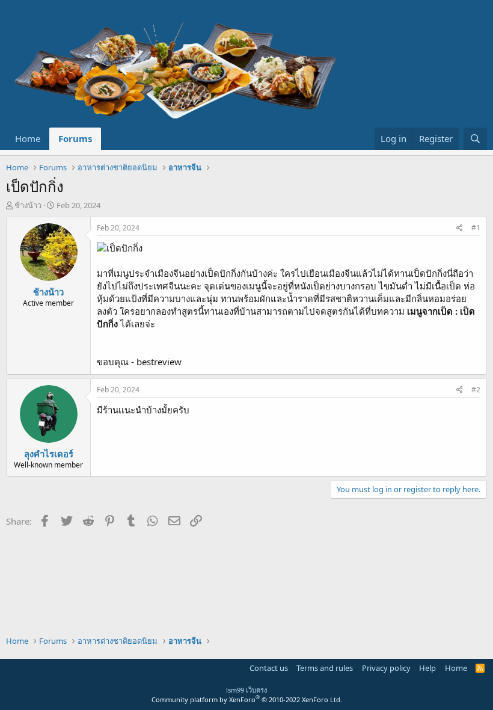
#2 (475, 389)
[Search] (475, 139)
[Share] (459, 228)
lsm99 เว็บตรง (246, 689)
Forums (75, 138)
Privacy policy (386, 667)
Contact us (269, 667)
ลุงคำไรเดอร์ (48, 454)
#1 (475, 228)
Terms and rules (324, 667)
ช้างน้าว (27, 205)
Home (27, 138)
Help (427, 667)
